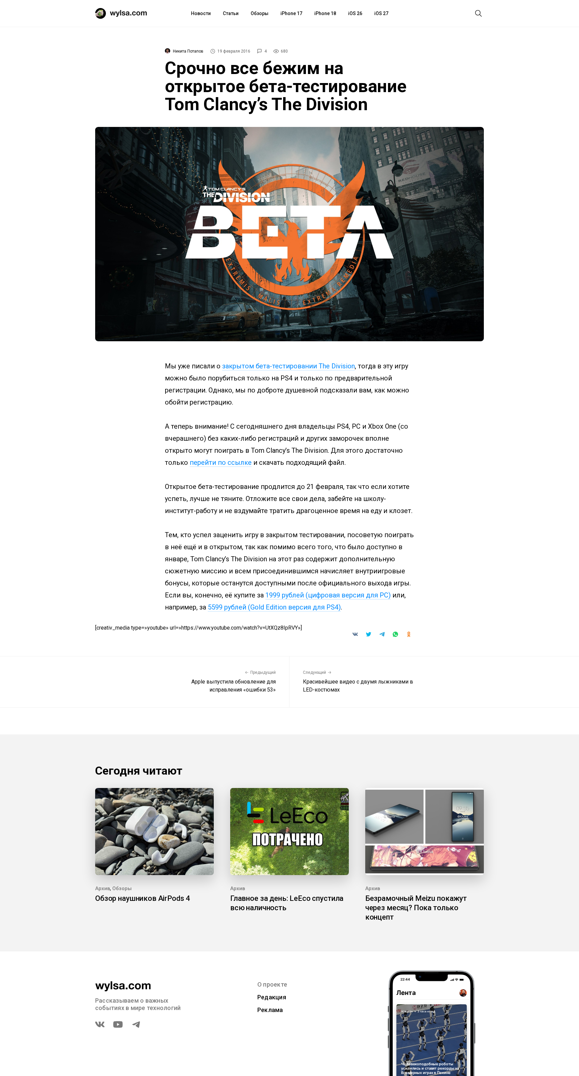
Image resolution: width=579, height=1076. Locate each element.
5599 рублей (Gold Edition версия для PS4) (274, 607)
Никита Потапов (188, 51)
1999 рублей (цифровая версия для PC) (328, 595)
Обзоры (259, 13)
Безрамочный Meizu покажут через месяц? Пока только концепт (416, 907)
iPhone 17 (291, 13)
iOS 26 (355, 13)
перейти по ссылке (221, 462)
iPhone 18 (325, 13)
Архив (102, 888)
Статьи (231, 13)
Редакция (271, 997)
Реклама (270, 1009)
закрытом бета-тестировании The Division (288, 366)
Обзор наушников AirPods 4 (142, 898)
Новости (201, 13)
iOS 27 (381, 13)
